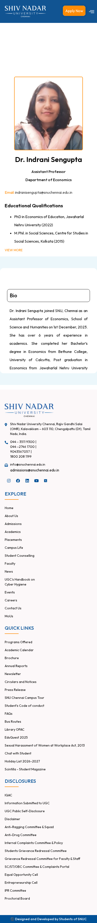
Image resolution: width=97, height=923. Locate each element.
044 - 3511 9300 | (23, 442)
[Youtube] (36, 481)
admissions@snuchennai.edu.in (34, 470)
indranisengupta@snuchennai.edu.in (43, 192)
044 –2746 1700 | (23, 447)
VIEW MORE (14, 250)
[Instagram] (9, 481)
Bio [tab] (13, 295)
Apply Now (74, 10)
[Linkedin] (27, 481)
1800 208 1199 (21, 456)
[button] (92, 11)
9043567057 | (21, 451)
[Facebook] (18, 481)
